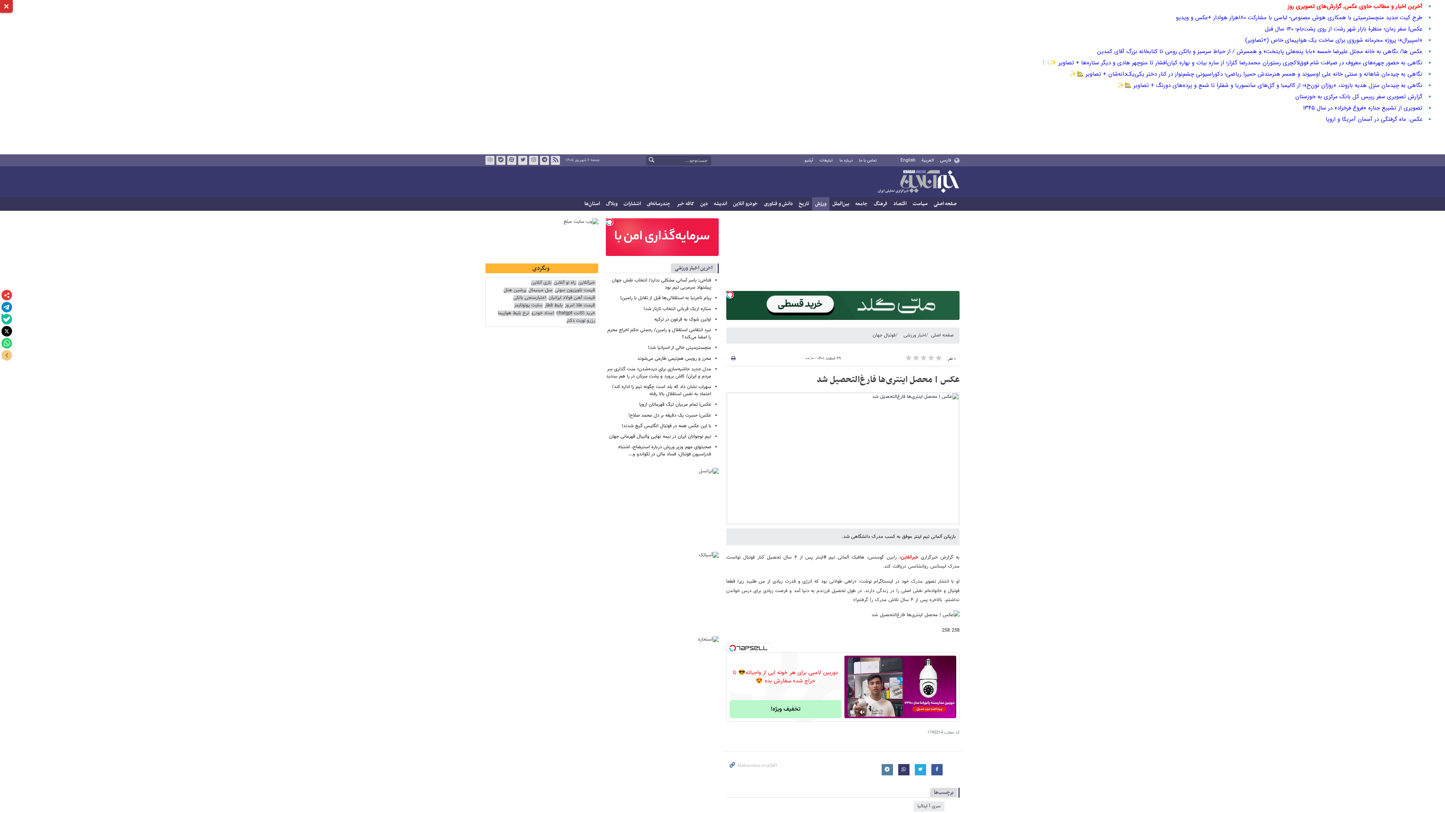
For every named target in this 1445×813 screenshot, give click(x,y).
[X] (7, 331)
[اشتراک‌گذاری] (7, 295)
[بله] (7, 319)
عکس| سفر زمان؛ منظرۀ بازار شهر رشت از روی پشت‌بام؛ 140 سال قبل (1343, 28)
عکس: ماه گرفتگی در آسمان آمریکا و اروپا (1374, 119)
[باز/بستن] (7, 355)
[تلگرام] (7, 307)
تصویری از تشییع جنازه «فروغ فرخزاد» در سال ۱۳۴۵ (1362, 108)
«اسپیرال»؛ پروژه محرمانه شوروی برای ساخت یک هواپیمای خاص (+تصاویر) (1333, 40)
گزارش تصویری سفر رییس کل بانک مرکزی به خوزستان (1358, 96)
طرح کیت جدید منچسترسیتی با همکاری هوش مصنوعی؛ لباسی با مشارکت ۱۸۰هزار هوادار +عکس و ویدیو (1299, 17)
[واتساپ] (7, 343)
